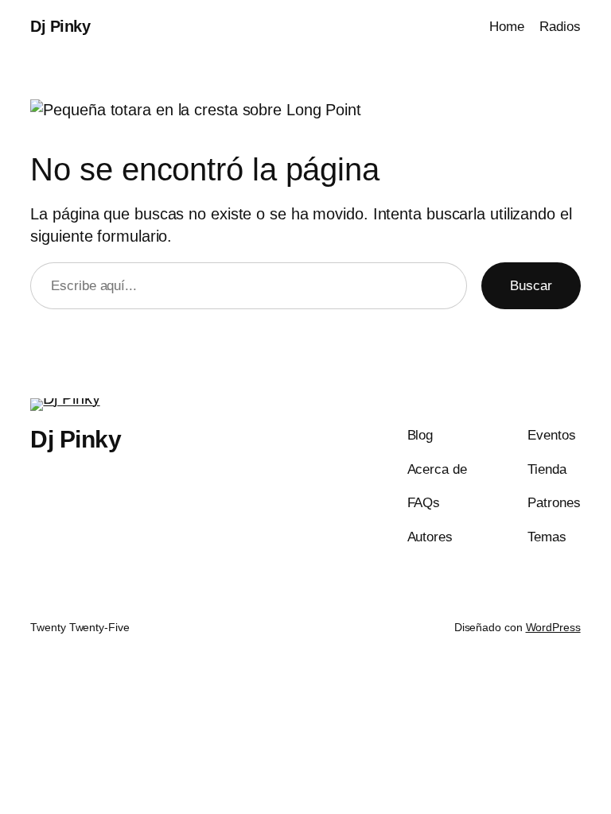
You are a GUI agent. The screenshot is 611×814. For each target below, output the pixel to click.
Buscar (530, 285)
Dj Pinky (60, 26)
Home (506, 26)
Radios (559, 26)
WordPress (553, 627)
